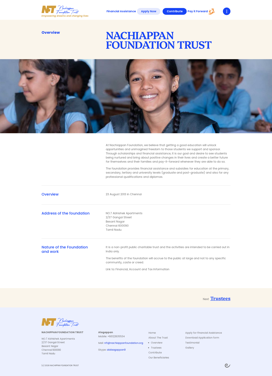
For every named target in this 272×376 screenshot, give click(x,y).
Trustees (220, 298)
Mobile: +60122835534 (111, 336)
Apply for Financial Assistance (203, 333)
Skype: (112, 350)
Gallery (189, 347)
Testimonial (192, 342)
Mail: (120, 343)
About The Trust (158, 337)
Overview (156, 342)
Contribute (175, 11)
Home (152, 333)
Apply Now (148, 11)
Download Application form (202, 337)
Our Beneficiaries (158, 357)
